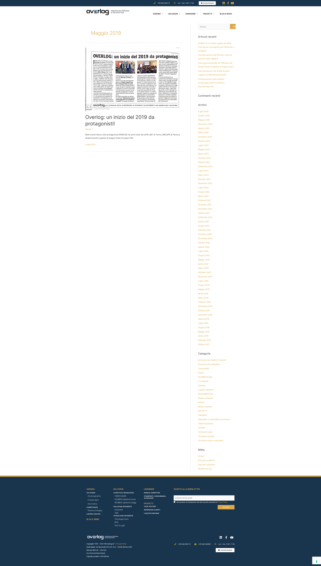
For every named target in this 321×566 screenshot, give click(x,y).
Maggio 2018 (203, 332)
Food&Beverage (205, 377)
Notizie (88, 129)
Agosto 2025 (203, 128)
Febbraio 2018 (204, 340)
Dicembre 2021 (205, 204)
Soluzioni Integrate (122, 506)
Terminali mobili (205, 432)
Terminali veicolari (206, 436)
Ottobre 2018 (204, 310)
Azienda (157, 14)
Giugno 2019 (203, 285)
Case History (150, 506)
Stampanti (202, 415)
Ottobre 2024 (204, 141)
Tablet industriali (205, 423)
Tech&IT (202, 428)
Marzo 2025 (203, 132)
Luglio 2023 (203, 170)
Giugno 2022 (204, 192)
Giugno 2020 (204, 255)
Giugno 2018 (203, 327)
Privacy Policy (222, 502)
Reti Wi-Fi (202, 411)
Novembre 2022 (205, 183)
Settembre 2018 (205, 315)
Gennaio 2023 (204, 179)
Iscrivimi (226, 507)
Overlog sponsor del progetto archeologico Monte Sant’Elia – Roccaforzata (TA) (211, 83)
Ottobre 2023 (204, 162)
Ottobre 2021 (204, 213)
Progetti (207, 14)
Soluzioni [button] (173, 14)
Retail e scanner (205, 406)
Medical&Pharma (205, 394)
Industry (201, 385)
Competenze (92, 507)
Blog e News (226, 14)
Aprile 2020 (203, 264)
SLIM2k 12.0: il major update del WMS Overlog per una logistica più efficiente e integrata (216, 47)
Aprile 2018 (203, 336)
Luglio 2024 (203, 145)
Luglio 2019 (203, 281)
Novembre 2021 (205, 209)
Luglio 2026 (203, 111)
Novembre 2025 (205, 124)
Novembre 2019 (205, 276)
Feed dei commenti (206, 464)
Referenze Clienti (152, 510)
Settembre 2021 (205, 217)
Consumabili (203, 368)
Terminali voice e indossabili (210, 440)
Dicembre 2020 (205, 234)
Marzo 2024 (203, 154)
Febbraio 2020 (204, 272)
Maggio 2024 (204, 149)
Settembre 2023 (205, 166)
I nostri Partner (151, 513)
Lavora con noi (93, 514)
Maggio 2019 (203, 289)
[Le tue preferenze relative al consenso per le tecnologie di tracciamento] (316, 561)
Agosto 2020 (203, 247)
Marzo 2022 (203, 196)
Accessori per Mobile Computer (212, 360)
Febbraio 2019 (204, 302)
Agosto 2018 (203, 319)
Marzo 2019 (203, 298)
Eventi (201, 373)
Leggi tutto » (90, 144)
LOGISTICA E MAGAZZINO (123, 493)
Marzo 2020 (203, 268)
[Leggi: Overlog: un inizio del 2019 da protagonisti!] (134, 79)
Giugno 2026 (204, 115)
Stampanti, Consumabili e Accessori (214, 419)
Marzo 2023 (203, 175)
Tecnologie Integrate (123, 516)
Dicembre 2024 (205, 137)
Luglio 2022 (203, 187)
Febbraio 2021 (204, 230)
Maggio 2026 (204, 120)
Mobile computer (205, 398)
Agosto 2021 (203, 221)
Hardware (190, 14)
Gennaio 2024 (204, 158)
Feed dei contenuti (206, 460)
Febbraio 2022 (204, 200)
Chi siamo (91, 493)
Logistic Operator (205, 390)
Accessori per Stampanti (209, 364)
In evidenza (203, 381)
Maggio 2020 (204, 259)
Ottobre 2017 (204, 344)
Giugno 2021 (203, 226)
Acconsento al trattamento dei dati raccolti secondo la (197, 502)
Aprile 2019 (203, 293)
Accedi (201, 456)
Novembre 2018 (205, 306)
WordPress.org (204, 469)
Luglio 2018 (203, 323)
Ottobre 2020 (204, 243)
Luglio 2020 (203, 251)
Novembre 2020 (205, 238)
